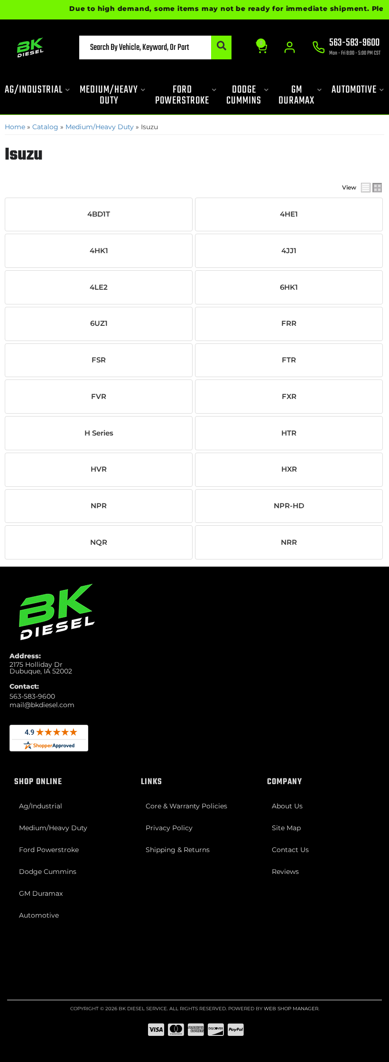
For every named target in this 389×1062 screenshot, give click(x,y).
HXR (289, 469)
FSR (99, 360)
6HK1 (289, 287)
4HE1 (289, 214)
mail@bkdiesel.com (41, 705)
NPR (99, 506)
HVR (99, 469)
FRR (288, 323)
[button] (155, 47)
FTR (289, 360)
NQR (98, 542)
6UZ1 (99, 323)
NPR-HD (289, 506)
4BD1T (98, 214)
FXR (289, 396)
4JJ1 (288, 251)
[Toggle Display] (371, 187)
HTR (288, 433)
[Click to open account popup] (289, 47)
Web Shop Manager (291, 1008)
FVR (98, 396)
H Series (98, 433)
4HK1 (99, 251)
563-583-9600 (32, 696)
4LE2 (99, 287)
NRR (289, 542)
